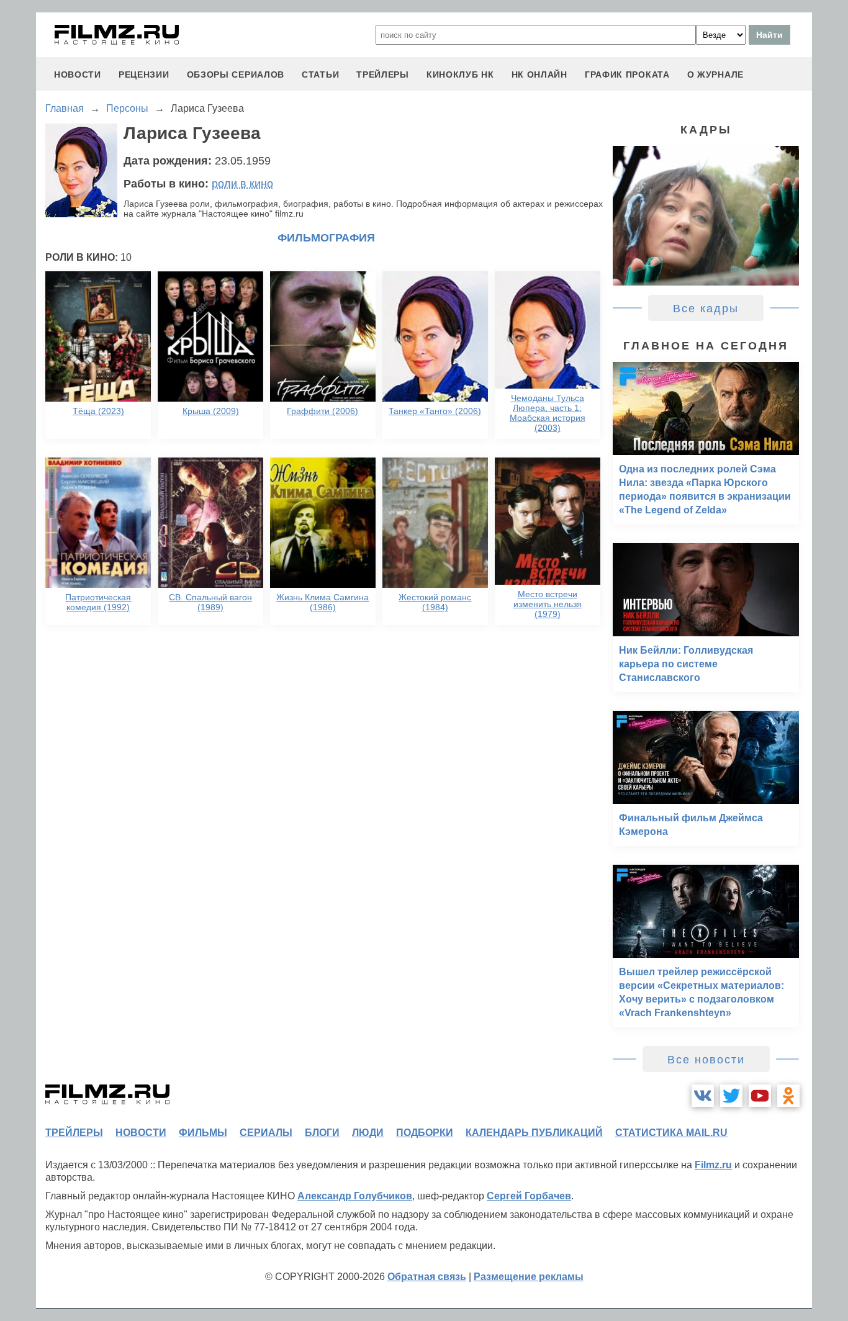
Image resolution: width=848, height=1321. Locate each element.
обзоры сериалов (236, 74)
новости (77, 74)
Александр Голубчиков (354, 1196)
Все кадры (706, 308)
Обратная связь (426, 1276)
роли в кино (242, 184)
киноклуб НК (460, 74)
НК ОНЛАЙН (539, 74)
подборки (424, 1132)
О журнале (715, 74)
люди (368, 1132)
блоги (322, 1132)
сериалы (266, 1132)
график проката (627, 74)
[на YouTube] (760, 1095)
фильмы (203, 1132)
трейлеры (382, 74)
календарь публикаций (534, 1132)
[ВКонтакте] (703, 1095)
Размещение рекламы (529, 1276)
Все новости (706, 1059)
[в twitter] (731, 1095)
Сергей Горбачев (529, 1196)
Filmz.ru (713, 1165)
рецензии (144, 74)
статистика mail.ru (671, 1132)
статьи (320, 74)
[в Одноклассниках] (788, 1095)
